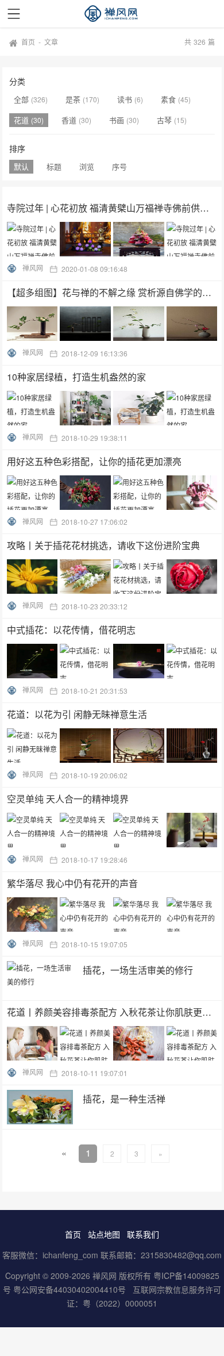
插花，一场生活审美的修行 (138, 970)
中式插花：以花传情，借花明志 (71, 629)
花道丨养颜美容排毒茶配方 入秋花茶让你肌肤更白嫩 (112, 1012)
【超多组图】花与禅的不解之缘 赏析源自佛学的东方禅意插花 (112, 292)
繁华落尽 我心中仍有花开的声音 (72, 883)
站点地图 (104, 1234)
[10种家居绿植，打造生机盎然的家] (113, 408)
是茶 (74, 99)
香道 (70, 119)
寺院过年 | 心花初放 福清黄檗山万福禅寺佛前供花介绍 (112, 207)
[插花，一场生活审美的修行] (40, 978)
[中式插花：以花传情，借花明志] (113, 661)
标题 (54, 166)
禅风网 (33, 267)
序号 (119, 166)
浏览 (86, 166)
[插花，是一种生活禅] (40, 1107)
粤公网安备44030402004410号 (70, 1289)
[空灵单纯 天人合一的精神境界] (113, 830)
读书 (125, 99)
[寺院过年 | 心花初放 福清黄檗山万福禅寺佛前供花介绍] (113, 239)
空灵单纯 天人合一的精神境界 (68, 798)
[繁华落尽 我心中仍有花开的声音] (113, 914)
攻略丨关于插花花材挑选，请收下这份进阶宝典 (103, 545)
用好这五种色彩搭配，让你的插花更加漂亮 (94, 461)
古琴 (165, 119)
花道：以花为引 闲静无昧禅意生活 (77, 714)
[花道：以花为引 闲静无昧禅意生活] (113, 745)
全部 (22, 99)
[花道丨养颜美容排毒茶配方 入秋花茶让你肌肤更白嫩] (113, 1043)
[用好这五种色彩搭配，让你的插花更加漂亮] (113, 492)
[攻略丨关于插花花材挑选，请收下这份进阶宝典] (113, 576)
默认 (21, 166)
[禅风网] (112, 14)
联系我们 (143, 1234)
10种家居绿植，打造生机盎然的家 (76, 376)
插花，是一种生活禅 (124, 1098)
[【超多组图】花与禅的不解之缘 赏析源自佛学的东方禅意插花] (113, 323)
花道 (22, 119)
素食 (169, 99)
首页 (28, 42)
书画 (117, 119)
